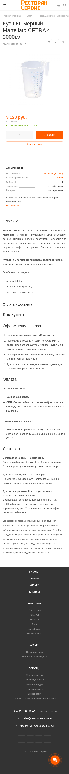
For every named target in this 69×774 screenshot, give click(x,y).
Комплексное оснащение (34, 656)
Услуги (34, 585)
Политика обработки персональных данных (34, 698)
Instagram (30, 739)
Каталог (34, 572)
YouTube (47, 739)
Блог (34, 624)
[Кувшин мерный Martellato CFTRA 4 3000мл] (34, 79)
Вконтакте (21, 739)
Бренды (34, 592)
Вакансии (34, 615)
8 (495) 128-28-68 (24, 711)
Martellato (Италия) (53, 173)
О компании (35, 610)
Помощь (34, 668)
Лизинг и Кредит (34, 684)
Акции (34, 578)
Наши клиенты (34, 633)
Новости (34, 619)
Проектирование (34, 652)
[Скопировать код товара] (24, 44)
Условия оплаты (34, 675)
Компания (34, 603)
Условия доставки (34, 679)
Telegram (38, 739)
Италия (59, 177)
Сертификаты (34, 629)
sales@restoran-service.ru (37, 718)
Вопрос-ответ (34, 694)
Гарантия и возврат (34, 689)
